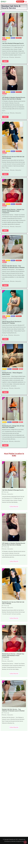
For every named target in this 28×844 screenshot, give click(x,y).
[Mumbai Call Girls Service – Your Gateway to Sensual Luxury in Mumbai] (12, 247)
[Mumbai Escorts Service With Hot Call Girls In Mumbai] (12, 136)
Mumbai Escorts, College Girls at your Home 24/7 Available (13, 426)
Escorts (4, 95)
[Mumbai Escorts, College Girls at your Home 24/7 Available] (12, 408)
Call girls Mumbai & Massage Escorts (13, 43)
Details (5, 61)
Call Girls (4, 264)
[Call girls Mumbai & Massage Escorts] (12, 24)
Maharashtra (18, 57)
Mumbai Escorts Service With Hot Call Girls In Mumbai (13, 157)
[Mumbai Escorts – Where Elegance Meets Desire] (12, 355)
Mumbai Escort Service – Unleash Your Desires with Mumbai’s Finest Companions (13, 211)
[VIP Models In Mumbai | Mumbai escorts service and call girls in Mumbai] (12, 78)
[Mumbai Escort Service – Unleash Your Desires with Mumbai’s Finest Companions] (12, 190)
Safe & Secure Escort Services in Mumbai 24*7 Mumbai (11, 322)
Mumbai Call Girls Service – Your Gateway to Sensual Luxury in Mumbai (13, 266)
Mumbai (12, 57)
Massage (4, 41)
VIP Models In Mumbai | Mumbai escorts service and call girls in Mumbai (13, 98)
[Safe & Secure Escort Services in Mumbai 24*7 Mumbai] (12, 302)
